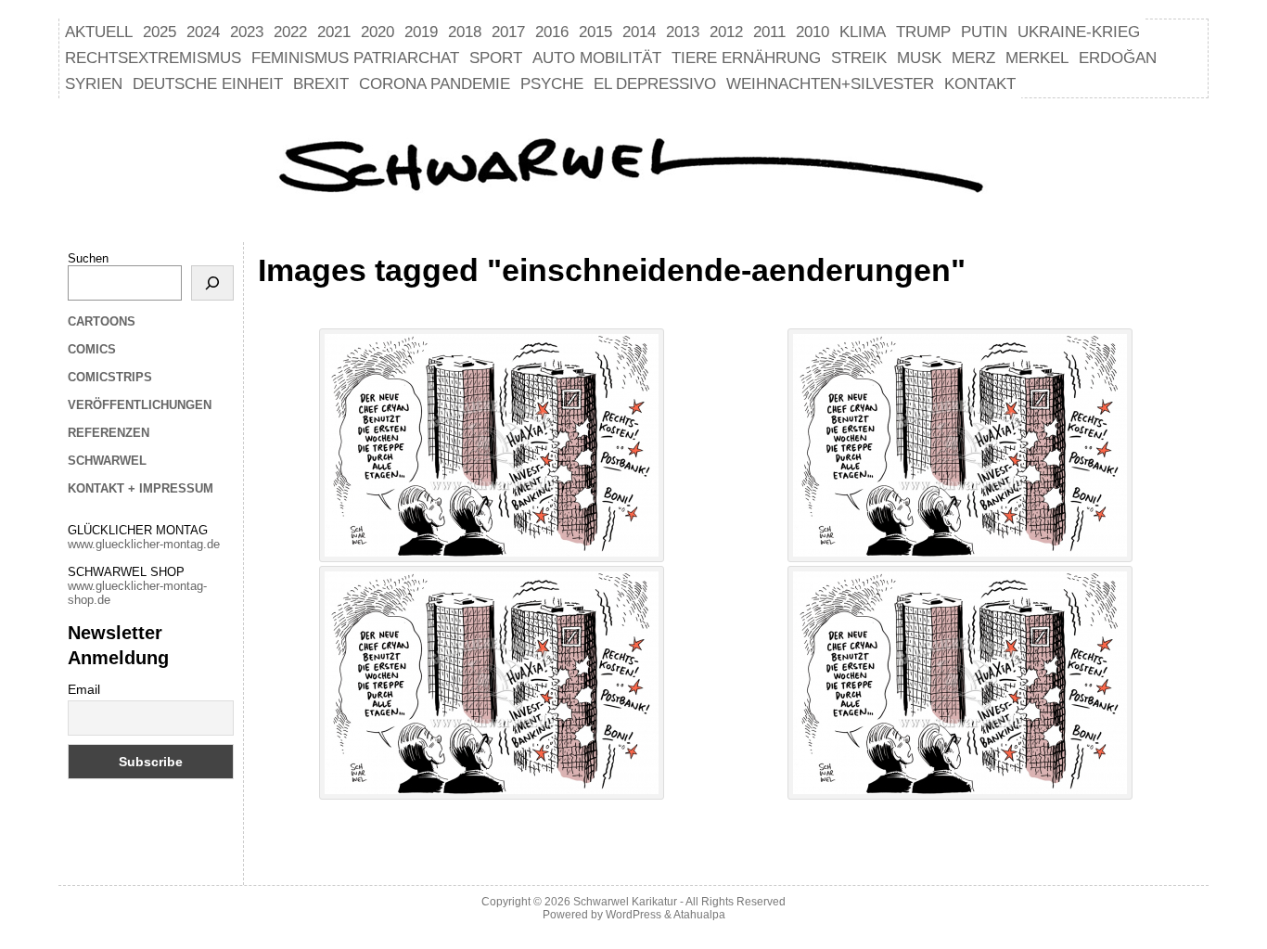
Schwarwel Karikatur (625, 901)
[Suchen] (212, 283)
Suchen (88, 258)
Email (84, 689)
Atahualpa (699, 914)
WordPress (633, 914)
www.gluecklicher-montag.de (144, 544)
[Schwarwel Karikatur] (633, 167)
